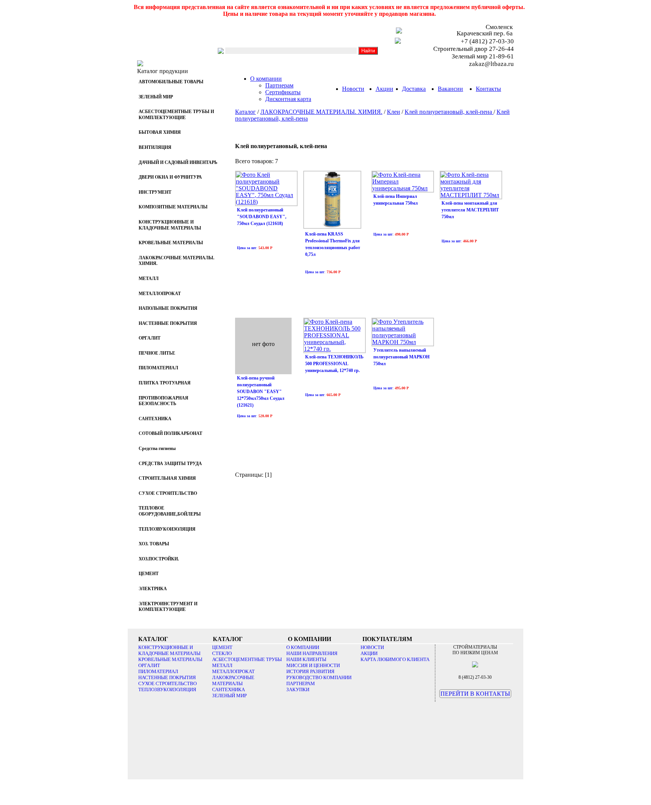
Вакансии (450, 89)
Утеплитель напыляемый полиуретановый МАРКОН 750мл (401, 356)
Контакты (488, 89)
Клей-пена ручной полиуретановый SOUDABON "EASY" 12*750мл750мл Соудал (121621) (260, 391)
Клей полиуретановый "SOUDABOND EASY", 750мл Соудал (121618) (261, 216)
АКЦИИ (369, 653)
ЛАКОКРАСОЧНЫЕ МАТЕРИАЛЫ (233, 680)
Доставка (414, 89)
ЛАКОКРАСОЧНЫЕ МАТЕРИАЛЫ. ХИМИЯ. (321, 112)
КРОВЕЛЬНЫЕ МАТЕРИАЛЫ (170, 659)
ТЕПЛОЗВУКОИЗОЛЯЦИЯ (167, 689)
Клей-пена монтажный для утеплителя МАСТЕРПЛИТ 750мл (470, 209)
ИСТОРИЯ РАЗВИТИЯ (310, 671)
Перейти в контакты (475, 693)
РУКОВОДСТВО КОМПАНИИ (318, 677)
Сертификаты (283, 92)
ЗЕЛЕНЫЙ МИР (229, 695)
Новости (353, 89)
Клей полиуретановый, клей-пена (449, 112)
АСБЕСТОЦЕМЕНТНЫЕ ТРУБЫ (247, 659)
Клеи (393, 112)
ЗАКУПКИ (297, 689)
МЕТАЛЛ (222, 665)
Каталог (245, 112)
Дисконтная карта (288, 99)
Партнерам (279, 85)
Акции (384, 89)
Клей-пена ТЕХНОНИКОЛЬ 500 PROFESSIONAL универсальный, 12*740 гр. (334, 363)
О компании (266, 78)
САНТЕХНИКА (228, 689)
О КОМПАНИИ (302, 647)
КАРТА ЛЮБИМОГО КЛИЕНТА (395, 659)
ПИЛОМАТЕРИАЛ (158, 671)
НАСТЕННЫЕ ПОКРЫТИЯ (167, 677)
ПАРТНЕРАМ (300, 683)
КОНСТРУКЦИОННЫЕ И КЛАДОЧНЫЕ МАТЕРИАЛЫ (169, 650)
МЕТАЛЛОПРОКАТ (233, 671)
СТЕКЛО (222, 653)
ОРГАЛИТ (149, 665)
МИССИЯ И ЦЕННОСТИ (313, 665)
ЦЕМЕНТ (222, 647)
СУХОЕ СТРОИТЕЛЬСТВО (167, 683)
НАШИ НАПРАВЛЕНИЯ (312, 653)
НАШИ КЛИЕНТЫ (306, 659)
